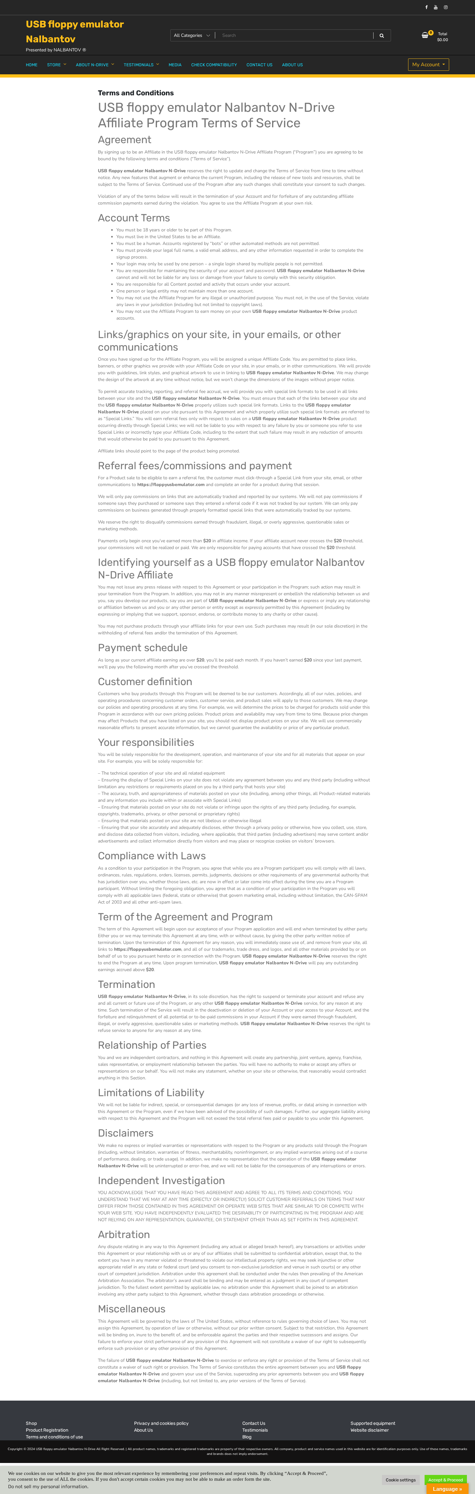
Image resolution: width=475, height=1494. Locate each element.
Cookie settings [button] (401, 1480)
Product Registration (47, 1430)
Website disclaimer (370, 1430)
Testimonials (255, 1430)
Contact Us (253, 1423)
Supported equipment (373, 1423)
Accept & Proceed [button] (445, 1480)
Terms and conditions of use (54, 1437)
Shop (31, 1423)
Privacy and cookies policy (161, 1423)
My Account (426, 64)
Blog (246, 1437)
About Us (143, 1430)
